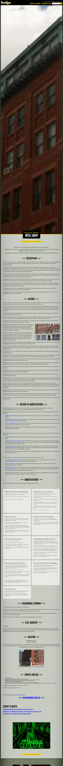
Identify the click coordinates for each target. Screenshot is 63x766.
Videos (46, 3)
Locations (32, 3)
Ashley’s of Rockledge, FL (10, 463)
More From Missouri (37, 241)
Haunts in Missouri (36, 754)
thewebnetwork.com (59, 1)
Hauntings (37, 3)
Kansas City (28, 232)
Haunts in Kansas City (27, 754)
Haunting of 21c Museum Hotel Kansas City (17, 713)
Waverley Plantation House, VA (12, 423)
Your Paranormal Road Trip (31, 698)
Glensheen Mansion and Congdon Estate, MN (15, 440)
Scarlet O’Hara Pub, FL (10, 467)
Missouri (36, 232)
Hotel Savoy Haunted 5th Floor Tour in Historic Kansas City (22, 711)
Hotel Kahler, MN (9, 437)
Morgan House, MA (9, 415)
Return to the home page (6, 3)
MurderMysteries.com (52, 1)
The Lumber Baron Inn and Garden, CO (13, 459)
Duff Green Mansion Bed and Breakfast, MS (14, 419)
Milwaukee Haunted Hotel (19, 694)
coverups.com (46, 1)
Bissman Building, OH (10, 446)
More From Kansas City (26, 241)
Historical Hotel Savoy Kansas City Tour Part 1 (18, 709)
